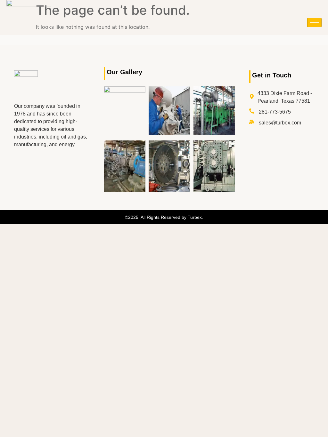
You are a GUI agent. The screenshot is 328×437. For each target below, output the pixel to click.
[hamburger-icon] (314, 22)
